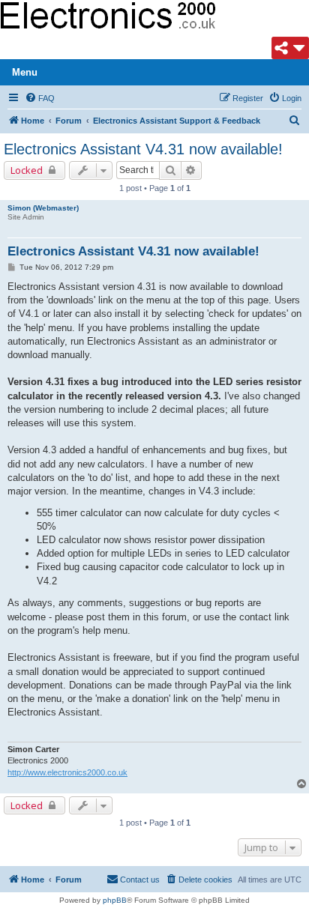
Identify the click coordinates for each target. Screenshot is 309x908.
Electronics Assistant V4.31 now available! (143, 149)
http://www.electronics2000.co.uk (68, 772)
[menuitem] (40, 98)
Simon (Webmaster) (43, 208)
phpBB (115, 900)
